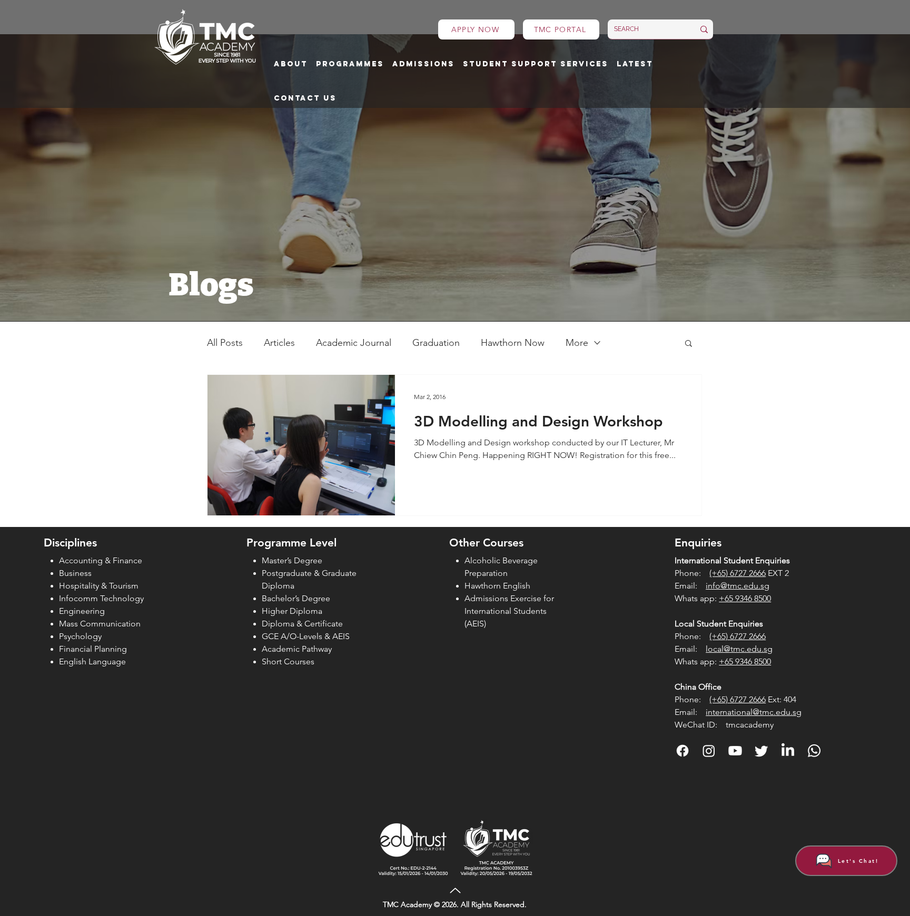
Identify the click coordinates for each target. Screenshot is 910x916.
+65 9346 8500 (745, 598)
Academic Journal (353, 343)
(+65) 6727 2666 (737, 573)
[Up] (455, 890)
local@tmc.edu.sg (739, 649)
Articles (279, 343)
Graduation (436, 343)
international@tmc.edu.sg (754, 712)
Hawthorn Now (513, 343)
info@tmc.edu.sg (737, 586)
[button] (291, 64)
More (577, 343)
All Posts (225, 343)
